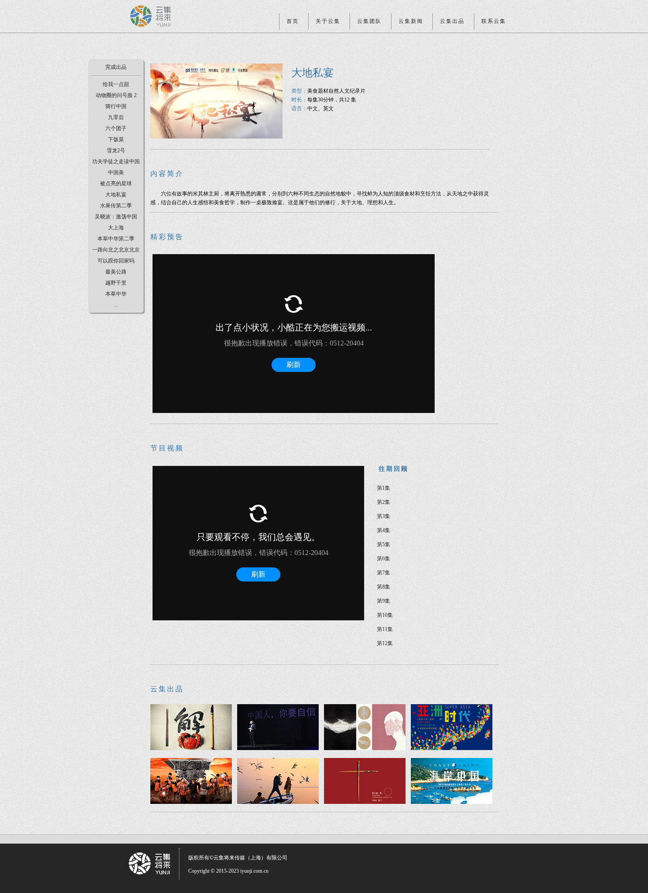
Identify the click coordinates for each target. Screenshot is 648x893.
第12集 (385, 643)
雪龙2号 (116, 150)
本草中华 (116, 294)
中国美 (116, 172)
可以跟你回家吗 (115, 261)
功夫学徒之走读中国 (116, 161)
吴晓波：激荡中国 (116, 217)
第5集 (383, 544)
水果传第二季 (116, 206)
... (116, 305)
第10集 (385, 615)
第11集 (385, 629)
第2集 (383, 502)
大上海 (116, 228)
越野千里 (116, 283)
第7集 (383, 573)
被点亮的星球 (116, 183)
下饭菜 (116, 139)
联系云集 (493, 21)
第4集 (383, 530)
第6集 (383, 558)
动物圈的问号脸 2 (116, 95)
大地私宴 (116, 194)
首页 (293, 21)
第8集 (383, 587)
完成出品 (116, 67)
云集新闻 (410, 21)
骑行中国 (116, 106)
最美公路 (116, 272)
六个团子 (116, 128)
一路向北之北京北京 (116, 250)
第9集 (383, 601)
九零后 (116, 117)
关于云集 (328, 21)
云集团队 (369, 21)
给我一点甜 (116, 84)
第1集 (383, 488)
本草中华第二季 (115, 239)
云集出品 (452, 21)
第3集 (383, 516)
